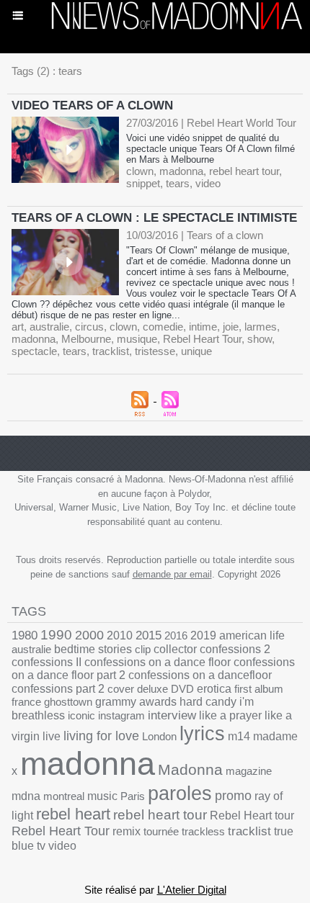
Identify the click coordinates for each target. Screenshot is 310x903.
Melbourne (86, 339)
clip (143, 649)
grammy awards (136, 702)
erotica (214, 689)
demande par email (172, 574)
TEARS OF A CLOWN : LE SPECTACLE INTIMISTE (154, 218)
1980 (24, 635)
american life (252, 635)
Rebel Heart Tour (202, 339)
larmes (260, 326)
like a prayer (230, 715)
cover (120, 689)
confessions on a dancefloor (200, 675)
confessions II (46, 662)
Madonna (190, 769)
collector (175, 649)
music (102, 796)
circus (89, 326)
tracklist (110, 351)
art (18, 326)
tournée (161, 831)
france (26, 702)
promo (233, 796)
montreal (63, 796)
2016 (175, 635)
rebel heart (73, 814)
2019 (203, 635)
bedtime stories (93, 649)
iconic (81, 715)
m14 (239, 736)
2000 (89, 634)
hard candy (208, 702)
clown (140, 171)
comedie (163, 326)
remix (126, 831)
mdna (26, 796)
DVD (182, 689)
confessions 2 (235, 649)
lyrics (202, 734)
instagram (121, 715)
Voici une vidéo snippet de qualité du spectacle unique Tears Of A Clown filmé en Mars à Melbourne (210, 148)
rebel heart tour (244, 171)
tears (178, 183)
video (208, 183)
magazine (249, 771)
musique (137, 339)
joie (231, 326)
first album (258, 689)
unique (196, 351)
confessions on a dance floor (157, 662)
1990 (56, 634)
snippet (143, 183)
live (52, 736)
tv (41, 845)
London (159, 736)
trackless (203, 831)
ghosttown (68, 702)
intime (203, 326)
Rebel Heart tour (252, 815)
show (259, 339)
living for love (101, 736)
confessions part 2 (58, 688)
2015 (148, 635)
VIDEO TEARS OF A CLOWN (92, 105)
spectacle (34, 351)
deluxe (152, 689)
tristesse (155, 351)
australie (49, 326)
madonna (181, 171)
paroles (180, 793)
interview (172, 715)
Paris (132, 796)
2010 (120, 635)
